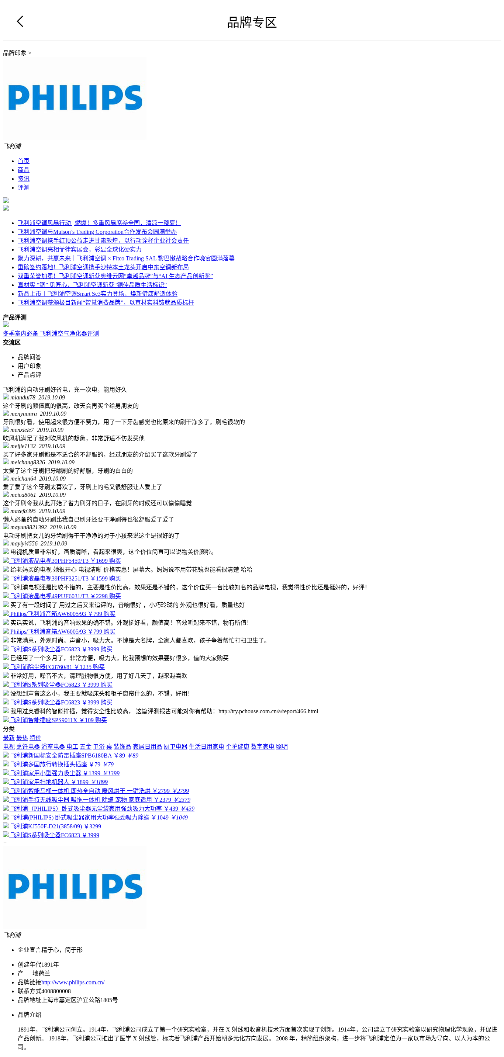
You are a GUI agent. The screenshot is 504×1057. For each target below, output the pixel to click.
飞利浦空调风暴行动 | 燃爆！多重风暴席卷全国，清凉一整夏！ (99, 223)
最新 (9, 738)
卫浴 (99, 747)
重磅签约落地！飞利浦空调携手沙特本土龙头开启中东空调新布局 (103, 267)
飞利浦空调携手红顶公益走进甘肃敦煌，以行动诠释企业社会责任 (103, 241)
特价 (35, 738)
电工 (72, 747)
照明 (282, 747)
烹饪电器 (28, 747)
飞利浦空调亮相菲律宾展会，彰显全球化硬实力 (80, 249)
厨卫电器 (175, 747)
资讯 (24, 179)
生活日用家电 (206, 747)
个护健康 (237, 747)
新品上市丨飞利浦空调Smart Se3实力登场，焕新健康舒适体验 (97, 294)
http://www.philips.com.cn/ (72, 982)
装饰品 (122, 747)
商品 (24, 170)
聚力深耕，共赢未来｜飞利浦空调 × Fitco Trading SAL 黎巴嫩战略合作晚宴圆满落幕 (126, 258)
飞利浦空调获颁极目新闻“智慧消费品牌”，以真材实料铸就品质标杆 (106, 302)
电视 (9, 747)
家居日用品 (147, 747)
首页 (24, 161)
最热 (22, 738)
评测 (24, 187)
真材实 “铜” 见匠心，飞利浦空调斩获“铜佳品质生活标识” (92, 285)
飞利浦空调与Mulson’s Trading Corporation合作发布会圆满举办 (97, 232)
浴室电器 (53, 747)
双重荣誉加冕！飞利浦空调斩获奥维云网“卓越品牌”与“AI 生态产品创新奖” (115, 276)
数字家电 (263, 747)
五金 (86, 747)
